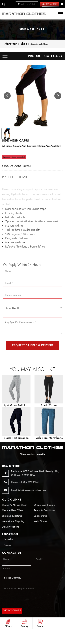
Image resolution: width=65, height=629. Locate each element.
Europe (7, 545)
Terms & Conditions (44, 510)
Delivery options (10, 527)
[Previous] (7, 95)
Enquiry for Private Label (15, 157)
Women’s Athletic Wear (14, 505)
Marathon (10, 44)
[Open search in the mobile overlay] (3, 4)
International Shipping (13, 521)
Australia (8, 539)
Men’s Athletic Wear (12, 510)
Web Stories (40, 521)
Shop (23, 44)
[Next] (57, 95)
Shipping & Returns (12, 516)
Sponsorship (40, 516)
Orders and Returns (44, 505)
